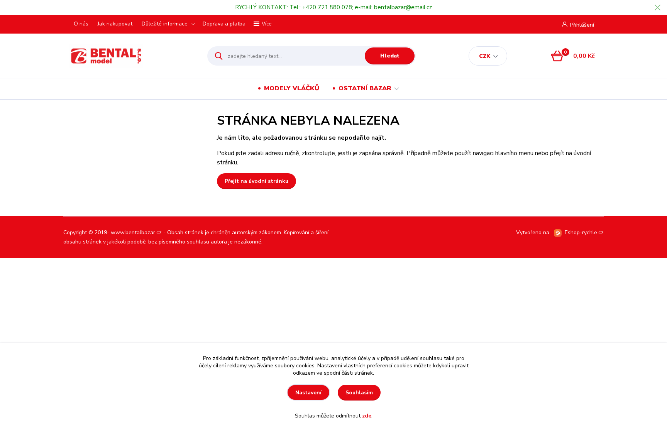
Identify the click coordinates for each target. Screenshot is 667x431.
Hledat (390, 55)
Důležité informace (165, 23)
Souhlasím (359, 392)
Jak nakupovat (115, 23)
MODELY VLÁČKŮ (291, 88)
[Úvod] (131, 56)
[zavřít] (657, 7)
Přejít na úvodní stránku (256, 181)
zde (366, 415)
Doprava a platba (224, 23)
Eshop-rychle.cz (584, 232)
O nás (81, 23)
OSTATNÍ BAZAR (365, 88)
